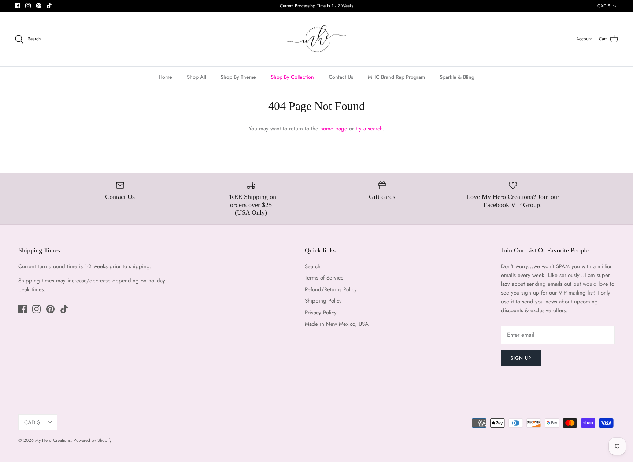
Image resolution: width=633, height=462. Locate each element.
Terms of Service (324, 278)
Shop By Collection (292, 77)
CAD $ (603, 6)
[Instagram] (28, 5)
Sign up (521, 358)
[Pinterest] (38, 5)
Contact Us (341, 77)
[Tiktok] (49, 5)
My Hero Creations (53, 440)
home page (333, 129)
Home (165, 77)
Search (313, 266)
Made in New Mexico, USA (337, 324)
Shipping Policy (323, 301)
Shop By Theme (238, 77)
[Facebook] (17, 5)
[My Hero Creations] (316, 39)
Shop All (196, 77)
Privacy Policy (321, 312)
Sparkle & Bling (457, 77)
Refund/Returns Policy (331, 289)
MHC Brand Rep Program (396, 77)
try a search (369, 129)
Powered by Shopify (92, 440)
